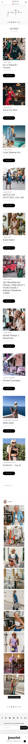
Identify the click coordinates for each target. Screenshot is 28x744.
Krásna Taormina (11, 380)
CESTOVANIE (11, 377)
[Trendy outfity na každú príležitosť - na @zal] (14, 663)
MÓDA (5, 62)
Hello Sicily (8, 422)
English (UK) (16, 1)
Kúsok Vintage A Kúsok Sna (11, 336)
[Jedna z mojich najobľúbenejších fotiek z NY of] (14, 536)
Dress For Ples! (10, 109)
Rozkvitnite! (9, 239)
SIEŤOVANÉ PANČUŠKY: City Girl (13, 196)
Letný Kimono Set (11, 152)
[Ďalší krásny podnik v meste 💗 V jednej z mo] (14, 579)
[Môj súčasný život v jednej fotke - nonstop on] (14, 684)
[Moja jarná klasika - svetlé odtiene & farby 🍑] (14, 557)
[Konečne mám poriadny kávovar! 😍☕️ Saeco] (14, 621)
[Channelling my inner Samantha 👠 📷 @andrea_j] (14, 642)
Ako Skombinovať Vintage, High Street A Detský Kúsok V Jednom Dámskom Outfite (14, 287)
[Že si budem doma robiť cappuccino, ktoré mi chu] (14, 515)
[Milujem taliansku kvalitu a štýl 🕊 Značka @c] (14, 600)
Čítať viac (9, 75)
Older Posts (8, 485)
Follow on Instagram (14, 697)
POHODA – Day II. (12, 465)
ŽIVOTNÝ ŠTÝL (7, 462)
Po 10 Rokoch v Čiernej (10, 66)
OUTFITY (10, 62)
